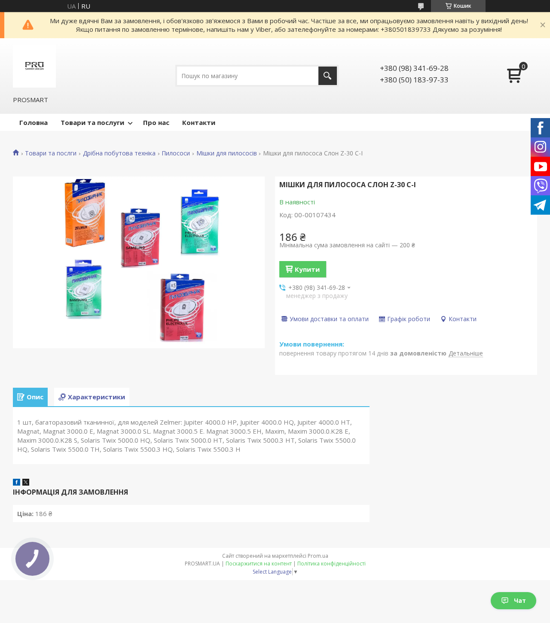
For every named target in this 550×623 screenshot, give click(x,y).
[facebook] (16, 483)
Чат (520, 600)
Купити (307, 269)
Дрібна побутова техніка (119, 153)
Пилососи (176, 153)
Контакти (198, 122)
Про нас (156, 122)
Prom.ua (318, 555)
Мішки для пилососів (226, 153)
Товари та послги (50, 153)
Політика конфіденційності (331, 563)
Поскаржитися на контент (259, 563)
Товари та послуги (92, 122)
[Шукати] (327, 76)
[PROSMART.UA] (34, 66)
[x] (25, 483)
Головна (33, 122)
